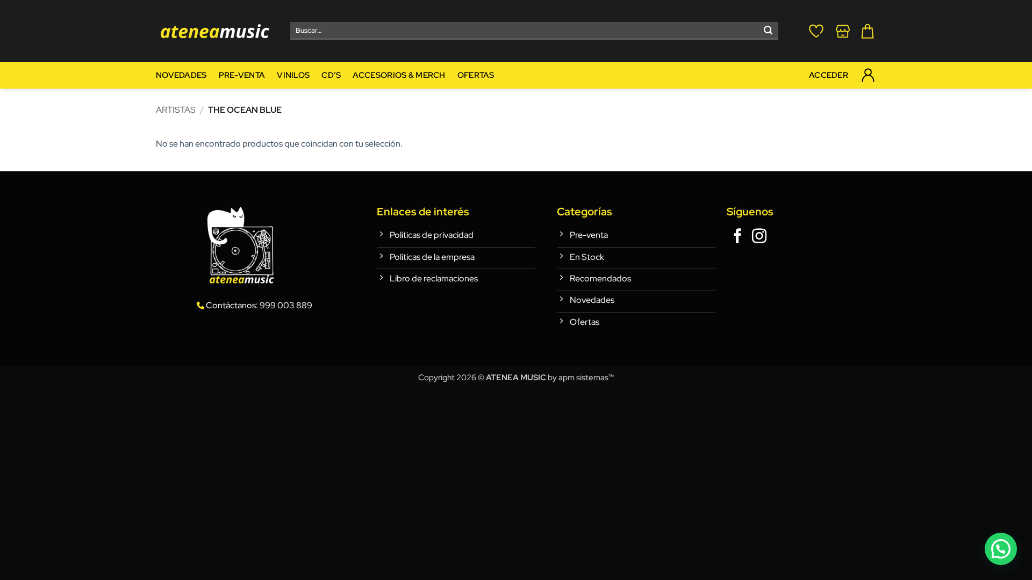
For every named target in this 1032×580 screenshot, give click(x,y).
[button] (867, 31)
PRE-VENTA (242, 75)
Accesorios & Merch (399, 75)
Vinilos (293, 75)
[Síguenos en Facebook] (737, 237)
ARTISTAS (176, 109)
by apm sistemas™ (580, 377)
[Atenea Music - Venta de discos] (215, 31)
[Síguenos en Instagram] (759, 237)
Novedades (181, 75)
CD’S (331, 75)
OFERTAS (475, 75)
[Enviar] (768, 31)
